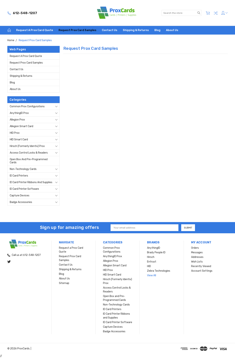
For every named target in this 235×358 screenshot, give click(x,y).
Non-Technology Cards (23, 169)
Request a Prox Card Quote (34, 30)
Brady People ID (156, 252)
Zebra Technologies (158, 270)
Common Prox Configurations (27, 106)
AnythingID (153, 247)
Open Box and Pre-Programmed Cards (29, 161)
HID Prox (15, 132)
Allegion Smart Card (21, 126)
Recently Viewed (201, 266)
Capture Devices (19, 195)
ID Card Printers (19, 175)
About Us (172, 30)
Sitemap (64, 283)
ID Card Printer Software (24, 188)
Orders (195, 247)
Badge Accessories (21, 202)
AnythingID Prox (19, 113)
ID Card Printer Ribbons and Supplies (31, 182)
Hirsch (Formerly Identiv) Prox (27, 146)
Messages (197, 252)
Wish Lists (197, 261)
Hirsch (150, 257)
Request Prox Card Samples (77, 30)
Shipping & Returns (136, 30)
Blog (157, 30)
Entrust (151, 261)
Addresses (197, 257)
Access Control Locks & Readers (29, 152)
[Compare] (216, 13)
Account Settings (201, 270)
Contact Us (109, 30)
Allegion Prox (17, 119)
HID (149, 266)
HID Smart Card (19, 139)
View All (151, 275)
